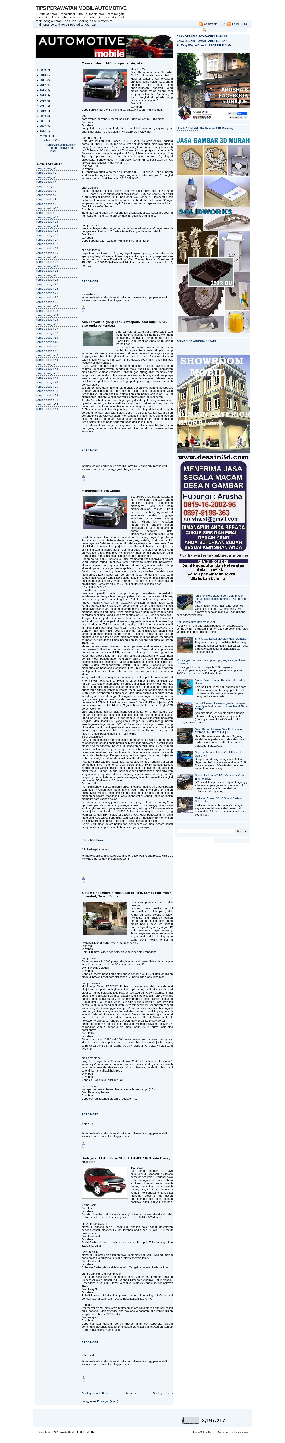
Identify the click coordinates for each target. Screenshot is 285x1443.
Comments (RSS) (214, 24)
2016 (43, 100)
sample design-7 (46, 195)
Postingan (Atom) (107, 1401)
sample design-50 (47, 386)
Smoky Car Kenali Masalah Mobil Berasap (220, 638)
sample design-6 (46, 190)
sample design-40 (47, 342)
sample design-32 (47, 306)
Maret (47, 135)
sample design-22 (47, 261)
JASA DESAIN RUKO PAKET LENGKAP (202, 36)
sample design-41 (47, 346)
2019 (43, 110)
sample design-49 (47, 382)
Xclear (203, 1432)
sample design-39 (47, 337)
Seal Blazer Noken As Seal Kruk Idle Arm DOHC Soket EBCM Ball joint (219, 731)
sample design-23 (47, 266)
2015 (43, 95)
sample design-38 (47, 333)
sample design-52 (47, 395)
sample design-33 (47, 310)
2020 (43, 116)
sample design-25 (47, 275)
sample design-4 (46, 181)
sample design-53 (47, 400)
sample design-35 (47, 319)
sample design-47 (47, 373)
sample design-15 (47, 230)
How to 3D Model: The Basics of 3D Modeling (205, 128)
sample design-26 (47, 279)
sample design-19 (47, 248)
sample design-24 (47, 270)
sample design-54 (47, 404)
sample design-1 (46, 168)
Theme (211, 1432)
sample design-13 (47, 221)
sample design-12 (47, 217)
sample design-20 (47, 253)
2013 (43, 90)
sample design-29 (47, 293)
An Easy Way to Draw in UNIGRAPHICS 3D (204, 45)
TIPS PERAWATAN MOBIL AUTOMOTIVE (81, 8)
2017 (43, 105)
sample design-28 (47, 288)
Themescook (241, 1432)
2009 (43, 69)
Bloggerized (223, 1432)
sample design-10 (47, 208)
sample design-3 (46, 177)
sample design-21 (47, 257)
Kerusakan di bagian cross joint (196, 622)
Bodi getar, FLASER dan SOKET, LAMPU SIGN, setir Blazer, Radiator (126, 1159)
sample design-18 (47, 244)
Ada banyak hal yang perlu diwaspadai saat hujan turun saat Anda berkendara (124, 323)
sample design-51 (47, 391)
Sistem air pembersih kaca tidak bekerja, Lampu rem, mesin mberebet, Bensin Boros (127, 894)
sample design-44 (47, 359)
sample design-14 (47, 226)
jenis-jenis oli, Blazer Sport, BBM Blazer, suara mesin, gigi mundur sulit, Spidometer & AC (221, 599)
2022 (43, 126)
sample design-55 (47, 408)
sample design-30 (47, 297)
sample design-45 (47, 364)
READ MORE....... (92, 281)
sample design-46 (47, 368)
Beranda (130, 1393)
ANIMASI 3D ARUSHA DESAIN (196, 341)
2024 (43, 131)
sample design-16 (47, 235)
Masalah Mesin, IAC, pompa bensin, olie (112, 63)
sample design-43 (47, 355)
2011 (43, 80)
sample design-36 (47, 324)
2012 (43, 85)
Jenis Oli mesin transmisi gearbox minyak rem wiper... (61, 148)
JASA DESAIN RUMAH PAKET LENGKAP (203, 41)
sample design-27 (47, 284)
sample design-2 (46, 172)
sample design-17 (47, 239)
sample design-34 (47, 315)
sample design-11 (47, 212)
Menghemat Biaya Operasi (102, 490)
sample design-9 (46, 204)
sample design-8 (46, 199)
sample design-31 (47, 302)
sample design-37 (47, 328)
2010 (43, 75)
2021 (43, 121)
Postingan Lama (163, 1393)
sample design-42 (47, 351)
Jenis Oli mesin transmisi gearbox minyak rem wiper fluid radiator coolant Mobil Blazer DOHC (221, 706)
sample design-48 (47, 377)
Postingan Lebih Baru (95, 1393)
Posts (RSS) (239, 24)
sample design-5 (46, 186)
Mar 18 (50, 140)
